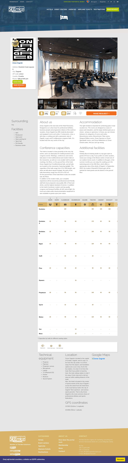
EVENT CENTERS (60, 9)
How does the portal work (66, 441)
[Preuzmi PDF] (75, 113)
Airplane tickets (44, 449)
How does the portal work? (74, 1)
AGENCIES (72, 9)
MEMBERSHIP (14, 1)
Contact (62, 451)
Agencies (41, 446)
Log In (94, 1)
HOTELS (50, 9)
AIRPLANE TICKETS (85, 9)
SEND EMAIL (17, 82)
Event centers (43, 443)
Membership (63, 445)
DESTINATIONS (99, 9)
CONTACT (29, 1)
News (61, 448)
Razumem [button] (120, 459)
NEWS (22, 1)
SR (117, 1)
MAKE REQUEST (112, 9)
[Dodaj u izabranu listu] (80, 113)
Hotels (40, 440)
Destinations (43, 452)
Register (103, 1)
